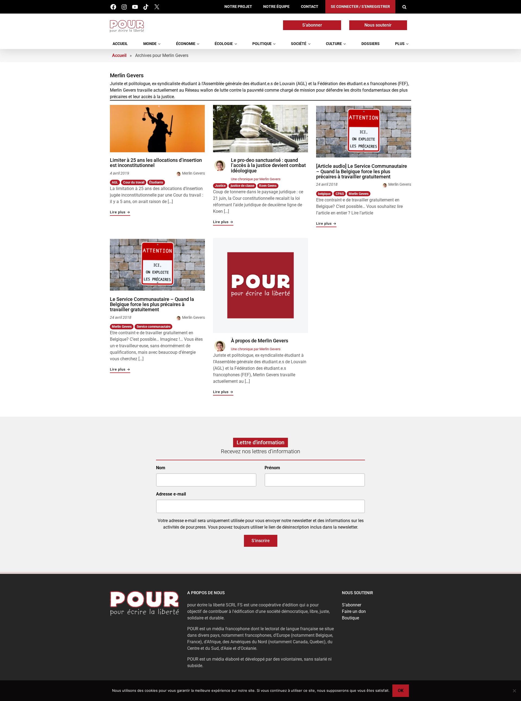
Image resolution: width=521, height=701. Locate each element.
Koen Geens (268, 186)
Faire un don (354, 611)
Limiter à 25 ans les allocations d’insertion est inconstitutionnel (156, 162)
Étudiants (156, 182)
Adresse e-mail (171, 494)
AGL (115, 182)
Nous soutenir (378, 25)
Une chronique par (256, 179)
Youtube (135, 7)
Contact (309, 6)
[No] (514, 690)
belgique (324, 194)
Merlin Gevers (193, 173)
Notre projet (238, 6)
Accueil (120, 43)
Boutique (350, 617)
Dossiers (370, 43)
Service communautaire (153, 327)
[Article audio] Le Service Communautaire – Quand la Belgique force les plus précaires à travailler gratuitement (361, 171)
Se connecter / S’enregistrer (360, 6)
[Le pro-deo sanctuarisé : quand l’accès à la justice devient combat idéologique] (260, 128)
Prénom (272, 467)
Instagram (124, 7)
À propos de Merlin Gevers (259, 340)
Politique (262, 43)
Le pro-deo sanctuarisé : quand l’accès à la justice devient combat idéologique (268, 165)
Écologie (224, 43)
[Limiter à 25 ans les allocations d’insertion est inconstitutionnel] (157, 128)
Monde (150, 43)
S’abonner (312, 25)
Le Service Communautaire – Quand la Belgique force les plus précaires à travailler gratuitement (152, 305)
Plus (400, 43)
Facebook (113, 7)
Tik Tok (145, 7)
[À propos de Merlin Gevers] (260, 285)
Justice (220, 186)
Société (298, 43)
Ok (401, 690)
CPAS (340, 194)
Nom (160, 467)
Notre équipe (276, 6)
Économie (185, 43)
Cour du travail (133, 182)
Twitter (156, 7)
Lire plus (120, 212)
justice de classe (242, 186)
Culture (334, 43)
